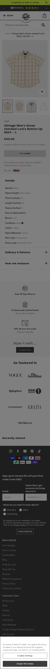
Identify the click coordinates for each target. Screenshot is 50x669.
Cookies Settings (24, 656)
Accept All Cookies (25, 664)
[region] (25, 652)
